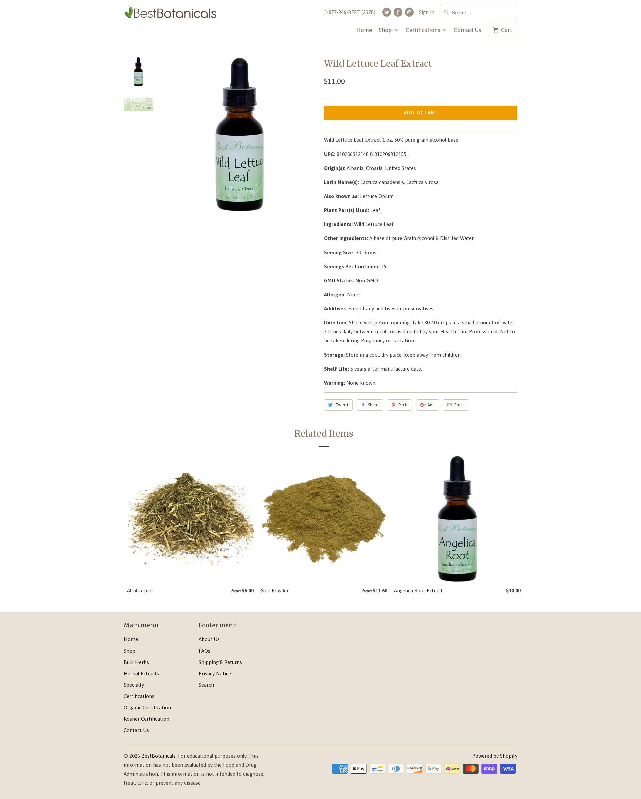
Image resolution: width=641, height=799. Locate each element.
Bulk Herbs (136, 662)
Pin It (403, 404)
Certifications (423, 30)
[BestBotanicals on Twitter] (386, 12)
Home (364, 30)
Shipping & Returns (220, 662)
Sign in (426, 12)
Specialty (134, 685)
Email (459, 404)
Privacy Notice (215, 673)
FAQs (204, 651)
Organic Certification (147, 707)
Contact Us (467, 30)
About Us (209, 639)
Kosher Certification (146, 719)
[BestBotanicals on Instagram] (409, 12)
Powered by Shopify (494, 756)
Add (431, 404)
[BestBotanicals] (170, 14)
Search (206, 685)
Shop (386, 30)
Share (373, 404)
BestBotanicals (158, 756)
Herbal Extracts (141, 673)
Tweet (341, 404)
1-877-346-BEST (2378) (350, 12)
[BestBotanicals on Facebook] (398, 12)
